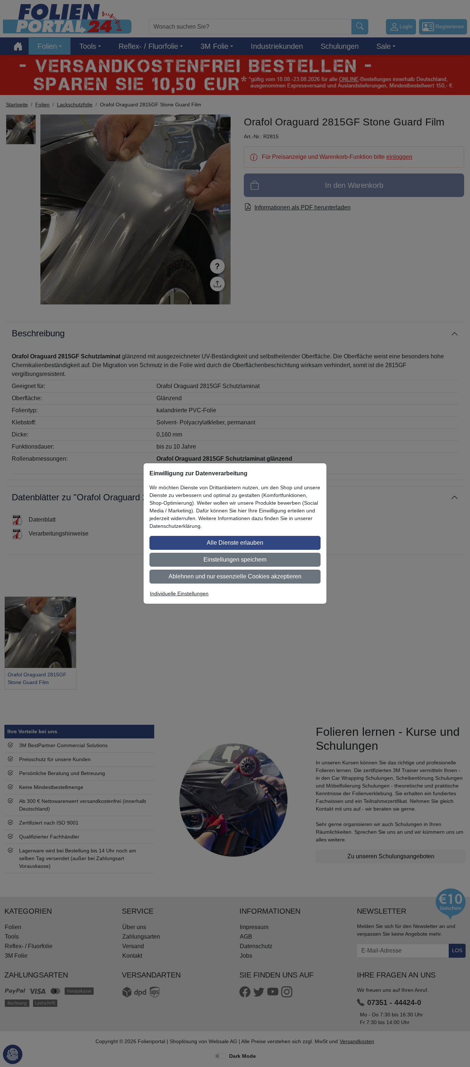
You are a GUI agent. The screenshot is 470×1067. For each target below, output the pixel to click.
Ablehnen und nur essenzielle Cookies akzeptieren (235, 576)
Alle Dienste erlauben (235, 543)
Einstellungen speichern (235, 559)
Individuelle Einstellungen (179, 593)
